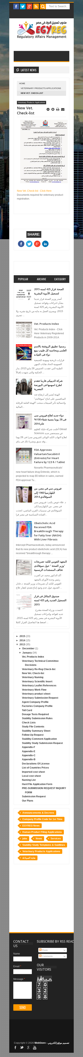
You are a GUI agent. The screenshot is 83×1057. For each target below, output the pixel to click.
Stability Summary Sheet (36, 730)
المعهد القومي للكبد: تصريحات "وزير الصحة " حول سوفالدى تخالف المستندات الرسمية (50, 566)
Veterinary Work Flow (34, 689)
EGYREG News (31, 825)
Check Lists (29, 722)
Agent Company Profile (35, 702)
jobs (24, 838)
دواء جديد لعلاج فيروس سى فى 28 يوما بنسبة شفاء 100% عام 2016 (50, 419)
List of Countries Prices (35, 767)
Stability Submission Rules (37, 718)
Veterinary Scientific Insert (37, 681)
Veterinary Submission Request (40, 697)
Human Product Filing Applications (42, 832)
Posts (45, 950)
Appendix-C (28, 755)
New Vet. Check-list (33, 673)
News (39, 838)
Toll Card (27, 710)
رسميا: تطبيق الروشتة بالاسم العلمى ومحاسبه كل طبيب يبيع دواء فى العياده (50, 350)
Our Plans (27, 800)
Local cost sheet (31, 776)
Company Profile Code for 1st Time (42, 819)
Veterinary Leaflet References (39, 685)
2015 (23, 636)
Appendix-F (28, 747)
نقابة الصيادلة (28, 857)
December (28, 648)
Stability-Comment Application (39, 738)
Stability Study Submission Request (42, 743)
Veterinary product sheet (36, 693)
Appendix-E (28, 751)
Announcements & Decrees (38, 812)
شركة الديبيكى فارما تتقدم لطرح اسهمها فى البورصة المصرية (48, 385)
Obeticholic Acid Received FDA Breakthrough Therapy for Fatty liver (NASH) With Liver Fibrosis (48, 531)
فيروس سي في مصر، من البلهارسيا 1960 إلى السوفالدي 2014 (47, 493)
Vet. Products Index (46, 324)
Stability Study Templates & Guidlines (43, 845)
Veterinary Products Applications (41, 88)
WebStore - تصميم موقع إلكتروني (51, 1042)
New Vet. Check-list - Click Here (34, 190)
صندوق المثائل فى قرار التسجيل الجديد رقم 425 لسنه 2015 (50, 600)
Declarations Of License (36, 763)
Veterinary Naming (32, 677)
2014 (23, 640)
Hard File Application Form (37, 784)
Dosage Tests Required (35, 714)
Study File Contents (33, 726)
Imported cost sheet (33, 772)
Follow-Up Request (33, 734)
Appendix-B (28, 759)
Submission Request (34, 796)
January (27, 652)
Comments (47, 956)
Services (56, 838)
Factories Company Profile (37, 706)
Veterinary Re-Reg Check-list (38, 669)
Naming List (29, 780)
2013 (23, 644)
